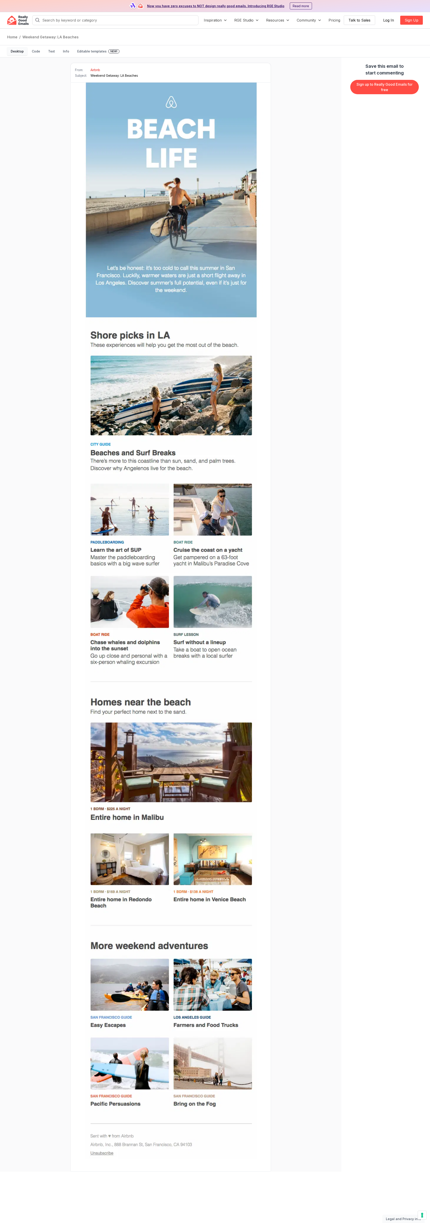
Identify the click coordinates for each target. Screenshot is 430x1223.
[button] (215, 20)
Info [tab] (66, 51)
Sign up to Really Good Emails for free (385, 87)
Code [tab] (36, 51)
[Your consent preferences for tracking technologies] (422, 1215)
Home (12, 37)
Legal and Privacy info (403, 1219)
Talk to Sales (359, 20)
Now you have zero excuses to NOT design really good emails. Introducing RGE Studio (215, 6)
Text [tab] (51, 51)
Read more (301, 6)
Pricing (334, 20)
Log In (388, 20)
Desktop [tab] (17, 51)
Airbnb (95, 70)
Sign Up (411, 20)
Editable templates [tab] (97, 51)
